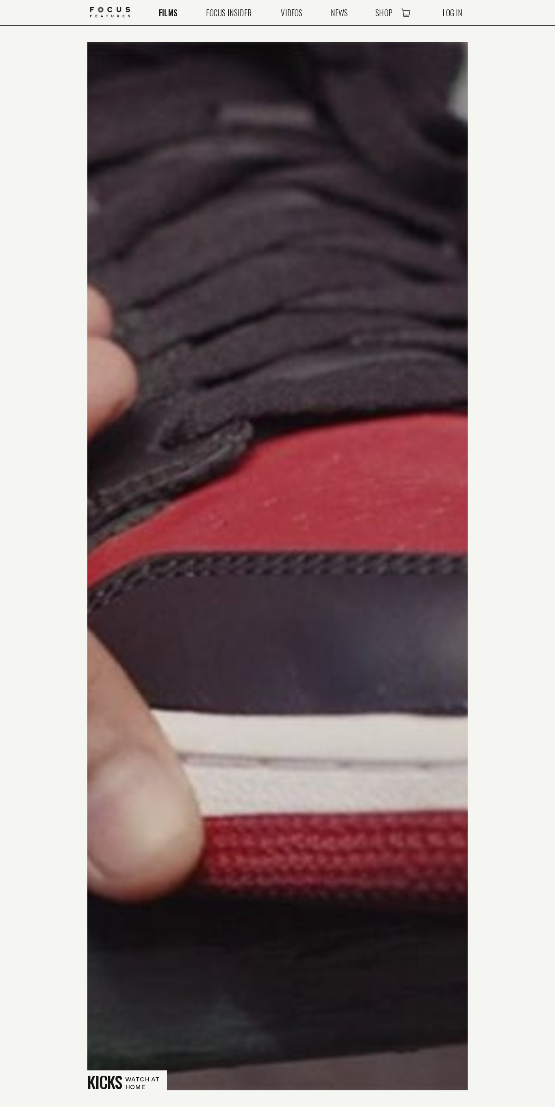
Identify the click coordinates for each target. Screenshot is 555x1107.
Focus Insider (228, 13)
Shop (383, 13)
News (339, 13)
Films (168, 13)
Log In (452, 13)
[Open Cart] (406, 12)
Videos (291, 13)
